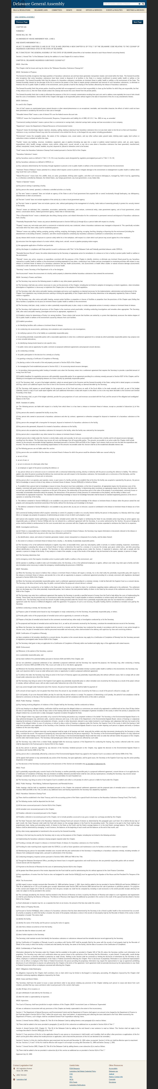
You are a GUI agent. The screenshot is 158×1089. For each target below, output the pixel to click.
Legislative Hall (22, 1079)
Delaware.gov (113, 1071)
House (79, 10)
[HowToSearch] (139, 3)
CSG (71, 1074)
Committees (57, 10)
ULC (71, 1077)
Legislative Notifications (77, 1085)
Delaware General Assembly (38, 3)
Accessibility (113, 1068)
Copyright (112, 1079)
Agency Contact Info (116, 1077)
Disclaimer (112, 1082)
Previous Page (22, 22)
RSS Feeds (73, 1082)
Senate (69, 10)
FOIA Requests (75, 1068)
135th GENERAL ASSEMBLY (25, 17)
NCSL (71, 1079)
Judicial (111, 1074)
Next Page (138, 22)
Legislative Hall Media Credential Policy (83, 1071)
